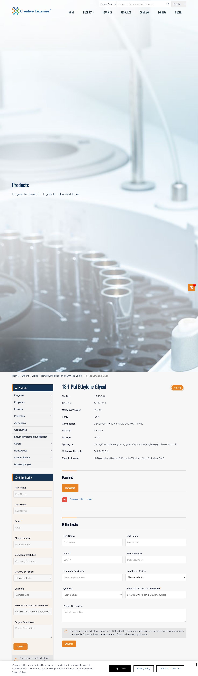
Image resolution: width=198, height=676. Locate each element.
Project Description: (73, 606)
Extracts (18, 409)
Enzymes (19, 395)
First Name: (69, 536)
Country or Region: (136, 571)
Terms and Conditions (170, 668)
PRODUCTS (88, 12)
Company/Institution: (74, 571)
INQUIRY (162, 12)
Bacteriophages (22, 464)
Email (66, 553)
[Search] (167, 4)
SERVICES (107, 12)
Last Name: (132, 536)
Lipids (35, 375)
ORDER (178, 12)
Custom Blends (22, 457)
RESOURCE (126, 12)
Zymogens (20, 422)
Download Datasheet (79, 499)
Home (15, 375)
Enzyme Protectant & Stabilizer (30, 436)
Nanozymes (20, 450)
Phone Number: (134, 553)
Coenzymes (20, 429)
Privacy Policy (19, 672)
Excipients (19, 402)
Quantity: (68, 588)
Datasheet (70, 488)
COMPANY (144, 12)
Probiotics (19, 416)
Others (25, 375)
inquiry (177, 387)
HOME (72, 12)
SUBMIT (69, 643)
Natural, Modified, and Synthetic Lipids (61, 375)
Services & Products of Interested (144, 588)
